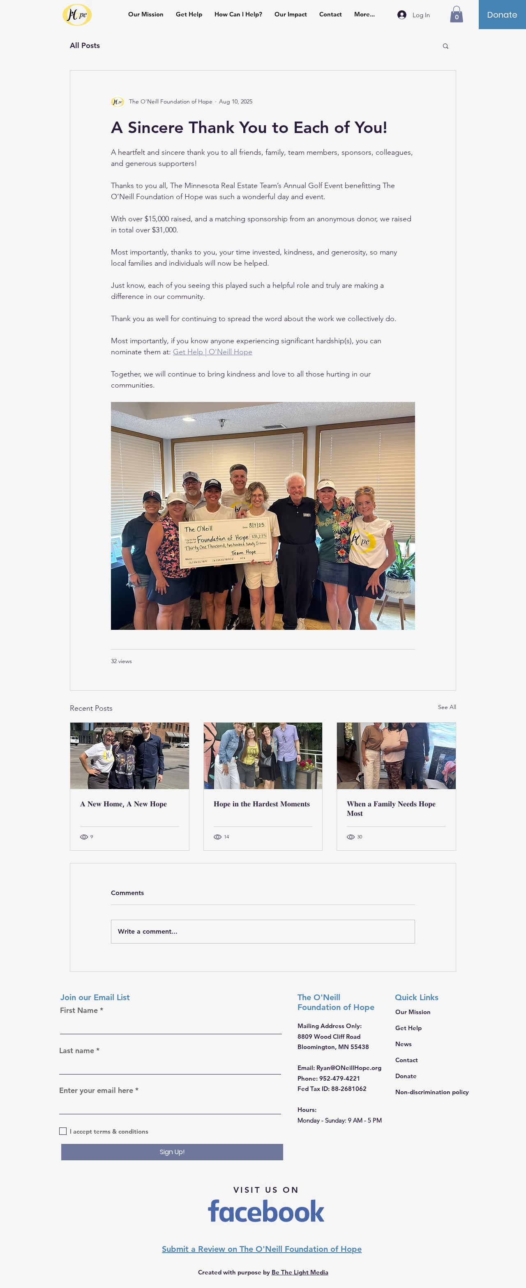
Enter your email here (96, 1090)
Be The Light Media (300, 1272)
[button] (457, 14)
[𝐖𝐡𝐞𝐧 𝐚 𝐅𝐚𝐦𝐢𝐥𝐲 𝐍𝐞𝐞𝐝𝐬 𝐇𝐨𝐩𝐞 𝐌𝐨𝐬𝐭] (396, 756)
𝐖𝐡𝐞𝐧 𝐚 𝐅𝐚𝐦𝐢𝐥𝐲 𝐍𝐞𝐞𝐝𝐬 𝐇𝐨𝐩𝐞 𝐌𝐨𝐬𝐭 (391, 808)
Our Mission (413, 1012)
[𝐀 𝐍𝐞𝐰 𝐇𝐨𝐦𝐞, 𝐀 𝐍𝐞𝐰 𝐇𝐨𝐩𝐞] (129, 756)
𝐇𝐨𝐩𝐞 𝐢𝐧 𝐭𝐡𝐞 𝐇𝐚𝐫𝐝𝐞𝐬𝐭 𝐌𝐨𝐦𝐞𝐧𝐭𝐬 (262, 803)
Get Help (408, 1028)
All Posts (85, 45)
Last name (76, 1050)
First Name (79, 1010)
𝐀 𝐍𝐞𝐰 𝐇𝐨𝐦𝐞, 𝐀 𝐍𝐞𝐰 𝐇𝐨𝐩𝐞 (123, 803)
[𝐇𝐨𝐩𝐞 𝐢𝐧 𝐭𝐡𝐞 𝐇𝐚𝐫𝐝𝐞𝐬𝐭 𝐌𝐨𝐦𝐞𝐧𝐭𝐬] (263, 756)
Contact (406, 1060)
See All (447, 707)
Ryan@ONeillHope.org (348, 1068)
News (403, 1044)
